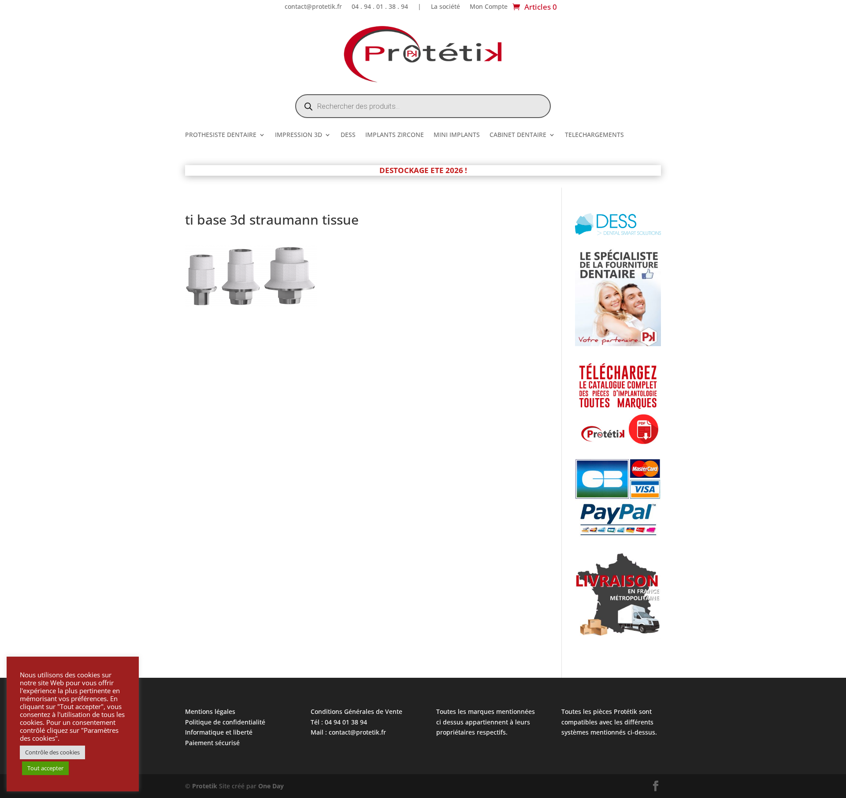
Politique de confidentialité (225, 722)
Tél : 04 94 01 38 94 (339, 722)
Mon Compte (489, 7)
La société (445, 7)
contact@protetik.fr (313, 7)
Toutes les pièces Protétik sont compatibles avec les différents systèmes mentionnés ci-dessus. (609, 722)
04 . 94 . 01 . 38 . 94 (380, 7)
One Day (271, 786)
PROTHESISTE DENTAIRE (220, 135)
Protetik (205, 786)
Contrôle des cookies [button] (52, 752)
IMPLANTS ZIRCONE (394, 135)
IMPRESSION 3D (298, 135)
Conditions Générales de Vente (356, 711)
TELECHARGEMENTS (594, 135)
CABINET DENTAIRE (518, 135)
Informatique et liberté (218, 732)
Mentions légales (210, 711)
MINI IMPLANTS (457, 135)
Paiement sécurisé (212, 743)
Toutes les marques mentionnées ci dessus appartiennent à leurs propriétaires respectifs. (485, 722)
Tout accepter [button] (45, 768)
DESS (348, 135)
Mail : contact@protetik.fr (348, 732)
